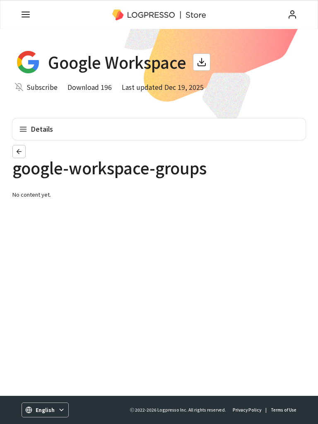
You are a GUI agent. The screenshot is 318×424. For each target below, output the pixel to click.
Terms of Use (283, 410)
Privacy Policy (247, 410)
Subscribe (42, 87)
